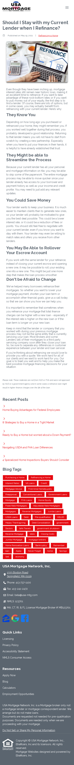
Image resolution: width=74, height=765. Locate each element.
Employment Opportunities (18, 694)
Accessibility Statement (16, 651)
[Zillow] (6, 619)
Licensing (8, 638)
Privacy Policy (11, 645)
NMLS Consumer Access (17, 657)
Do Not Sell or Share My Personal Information (29, 730)
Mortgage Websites (27, 751)
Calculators (9, 687)
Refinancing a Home (48, 35)
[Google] (15, 619)
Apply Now (9, 675)
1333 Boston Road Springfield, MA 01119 (19, 574)
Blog (5, 681)
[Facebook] (25, 619)
